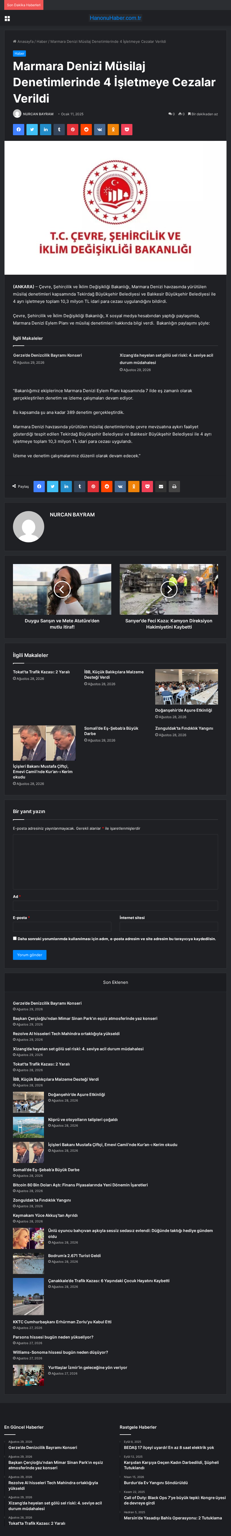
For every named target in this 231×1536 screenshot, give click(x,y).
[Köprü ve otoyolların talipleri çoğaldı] (28, 1127)
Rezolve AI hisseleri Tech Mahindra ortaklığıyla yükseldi (66, 1033)
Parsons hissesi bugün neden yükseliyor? (53, 1337)
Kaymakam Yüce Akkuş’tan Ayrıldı (45, 1215)
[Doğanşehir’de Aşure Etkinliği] (186, 687)
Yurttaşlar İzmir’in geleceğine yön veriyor (87, 1367)
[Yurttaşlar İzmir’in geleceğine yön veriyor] (28, 1375)
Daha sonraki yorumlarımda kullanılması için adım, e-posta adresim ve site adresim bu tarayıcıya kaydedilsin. (117, 938)
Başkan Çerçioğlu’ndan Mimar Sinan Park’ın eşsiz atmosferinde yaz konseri (85, 1018)
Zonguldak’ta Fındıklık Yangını (184, 728)
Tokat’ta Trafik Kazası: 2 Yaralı (41, 671)
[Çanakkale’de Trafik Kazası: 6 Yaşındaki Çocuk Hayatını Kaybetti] (28, 1296)
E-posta (21, 917)
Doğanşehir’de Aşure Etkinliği (183, 710)
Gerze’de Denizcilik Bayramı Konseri (47, 355)
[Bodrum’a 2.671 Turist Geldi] (28, 1263)
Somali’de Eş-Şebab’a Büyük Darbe (46, 1169)
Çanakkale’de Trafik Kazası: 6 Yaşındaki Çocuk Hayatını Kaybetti (109, 1280)
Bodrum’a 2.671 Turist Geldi (74, 1255)
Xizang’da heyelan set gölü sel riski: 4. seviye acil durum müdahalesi (78, 1048)
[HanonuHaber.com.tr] (115, 18)
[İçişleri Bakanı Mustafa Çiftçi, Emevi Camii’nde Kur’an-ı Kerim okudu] (44, 743)
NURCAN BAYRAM (38, 114)
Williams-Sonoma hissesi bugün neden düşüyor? (60, 1352)
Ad (17, 896)
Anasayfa (25, 41)
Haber (42, 41)
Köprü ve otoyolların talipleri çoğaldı (83, 1119)
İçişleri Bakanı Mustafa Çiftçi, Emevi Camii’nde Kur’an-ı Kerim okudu (43, 771)
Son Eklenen (115, 982)
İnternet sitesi (132, 917)
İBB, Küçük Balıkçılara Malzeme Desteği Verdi (56, 1079)
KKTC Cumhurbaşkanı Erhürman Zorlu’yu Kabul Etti (62, 1321)
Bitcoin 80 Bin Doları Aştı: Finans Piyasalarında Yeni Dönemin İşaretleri (80, 1184)
